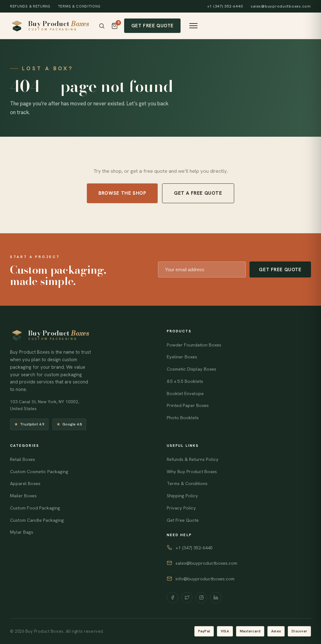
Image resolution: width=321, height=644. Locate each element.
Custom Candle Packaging (37, 520)
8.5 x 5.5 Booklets (185, 381)
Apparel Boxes (25, 483)
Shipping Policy (182, 496)
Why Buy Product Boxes (192, 471)
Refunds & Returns (30, 6)
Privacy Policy (181, 508)
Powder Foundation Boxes (194, 345)
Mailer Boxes (23, 496)
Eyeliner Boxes (182, 357)
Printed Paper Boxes (188, 405)
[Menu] (193, 26)
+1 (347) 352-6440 (225, 6)
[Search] (101, 26)
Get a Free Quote (198, 193)
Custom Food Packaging (35, 508)
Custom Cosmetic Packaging (39, 471)
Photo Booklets (183, 417)
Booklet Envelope (185, 393)
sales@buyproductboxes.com (281, 6)
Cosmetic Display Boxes (191, 369)
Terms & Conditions (79, 6)
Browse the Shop (122, 193)
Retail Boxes (22, 459)
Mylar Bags (21, 532)
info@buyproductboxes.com (205, 579)
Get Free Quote (152, 26)
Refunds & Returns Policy (192, 459)
